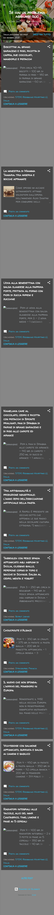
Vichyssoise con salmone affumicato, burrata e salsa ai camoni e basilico (23, 750)
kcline (34, 895)
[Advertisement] (27, 137)
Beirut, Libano (22, 616)
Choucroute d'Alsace (17, 630)
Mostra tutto (42, 34)
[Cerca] (50, 5)
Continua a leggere (15, 103)
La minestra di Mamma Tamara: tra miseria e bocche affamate (19, 175)
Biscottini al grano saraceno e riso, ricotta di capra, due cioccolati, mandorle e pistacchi (21, 53)
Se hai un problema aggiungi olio (27, 14)
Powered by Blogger (29, 889)
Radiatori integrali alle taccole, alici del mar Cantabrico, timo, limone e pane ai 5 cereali (21, 815)
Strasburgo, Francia (26, 668)
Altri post (27, 878)
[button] (49, 47)
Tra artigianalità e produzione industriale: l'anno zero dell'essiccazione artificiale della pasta (23, 497)
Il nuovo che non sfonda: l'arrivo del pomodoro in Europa (20, 686)
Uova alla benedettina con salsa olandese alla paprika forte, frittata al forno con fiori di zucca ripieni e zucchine (23, 291)
